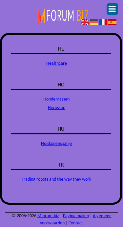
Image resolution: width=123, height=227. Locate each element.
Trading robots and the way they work (56, 179)
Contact (76, 223)
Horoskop (56, 107)
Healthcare (56, 63)
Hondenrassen (56, 99)
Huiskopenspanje (56, 143)
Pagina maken (76, 216)
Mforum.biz (48, 216)
